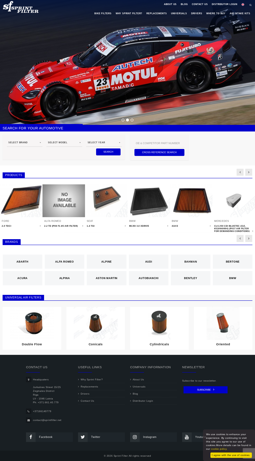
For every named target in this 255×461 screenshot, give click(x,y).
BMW (232, 278)
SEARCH (108, 151)
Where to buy (216, 13)
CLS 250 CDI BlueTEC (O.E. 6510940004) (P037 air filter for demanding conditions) (232, 228)
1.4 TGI (91, 226)
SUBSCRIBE (204, 389)
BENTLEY (190, 278)
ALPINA (64, 278)
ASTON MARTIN (107, 278)
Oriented (223, 344)
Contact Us (200, 4)
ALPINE (106, 261)
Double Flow (32, 344)
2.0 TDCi (6, 226)
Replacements (156, 13)
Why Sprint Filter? (129, 13)
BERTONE (233, 261)
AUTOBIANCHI (149, 278)
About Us (170, 4)
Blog (184, 4)
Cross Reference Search (159, 152)
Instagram (149, 437)
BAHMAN (190, 261)
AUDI (148, 261)
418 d (175, 226)
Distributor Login (224, 4)
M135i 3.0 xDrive (139, 226)
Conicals (96, 344)
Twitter (95, 437)
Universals (179, 13)
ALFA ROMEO (64, 261)
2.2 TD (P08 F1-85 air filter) (61, 226)
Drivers (196, 13)
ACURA (22, 278)
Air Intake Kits (240, 13)
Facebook (45, 437)
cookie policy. (219, 448)
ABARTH (22, 261)
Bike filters (103, 13)
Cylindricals (159, 344)
